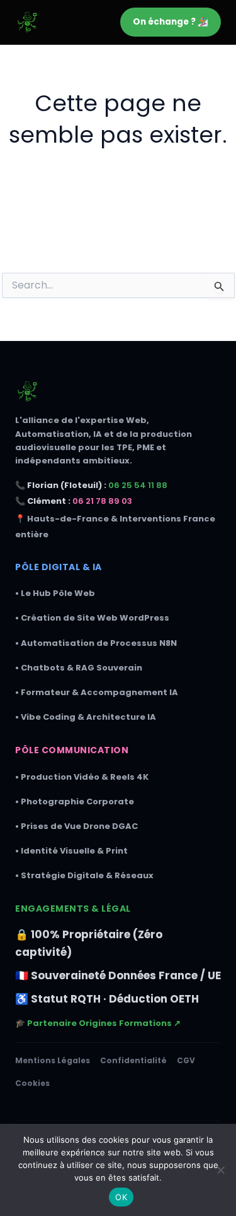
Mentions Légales (52, 1060)
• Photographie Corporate (74, 802)
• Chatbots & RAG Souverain (78, 668)
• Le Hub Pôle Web (55, 593)
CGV (186, 1060)
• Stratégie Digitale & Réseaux (84, 875)
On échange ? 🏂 (170, 22)
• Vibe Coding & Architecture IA (85, 717)
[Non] (220, 1170)
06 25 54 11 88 (137, 485)
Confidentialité (133, 1060)
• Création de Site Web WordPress (92, 618)
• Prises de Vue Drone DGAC (76, 826)
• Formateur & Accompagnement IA (96, 692)
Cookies (32, 1083)
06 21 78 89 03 (102, 501)
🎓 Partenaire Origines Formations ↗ (98, 1023)
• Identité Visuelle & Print (71, 851)
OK (121, 1197)
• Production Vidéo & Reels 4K (82, 777)
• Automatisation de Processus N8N (96, 643)
